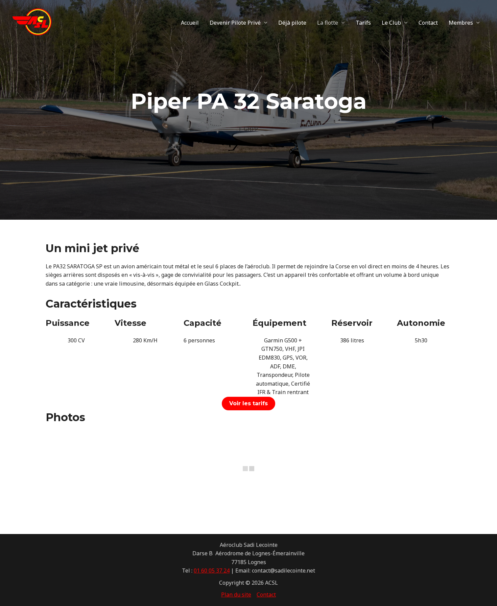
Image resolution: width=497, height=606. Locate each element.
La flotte (327, 22)
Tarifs (363, 22)
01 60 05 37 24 (212, 570)
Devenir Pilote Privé (235, 22)
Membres (461, 22)
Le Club (391, 22)
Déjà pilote (292, 22)
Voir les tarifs (248, 403)
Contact (428, 22)
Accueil (190, 22)
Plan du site (236, 594)
